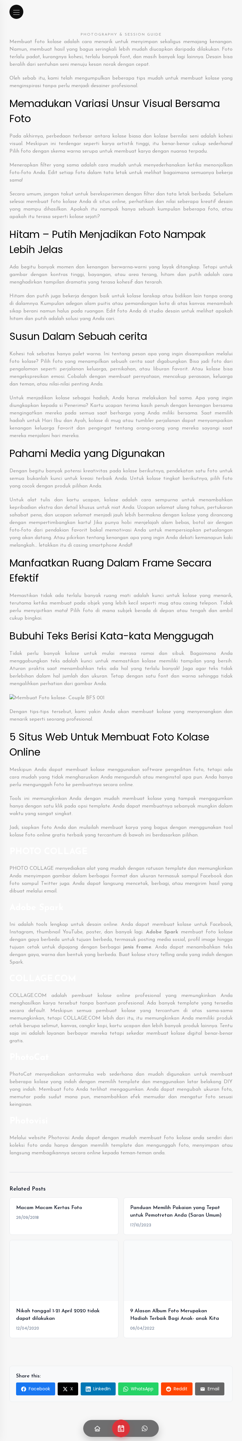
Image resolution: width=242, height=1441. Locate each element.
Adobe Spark (162, 932)
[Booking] (121, 1428)
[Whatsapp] (144, 1428)
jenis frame (137, 947)
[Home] (97, 1428)
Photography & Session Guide (121, 35)
